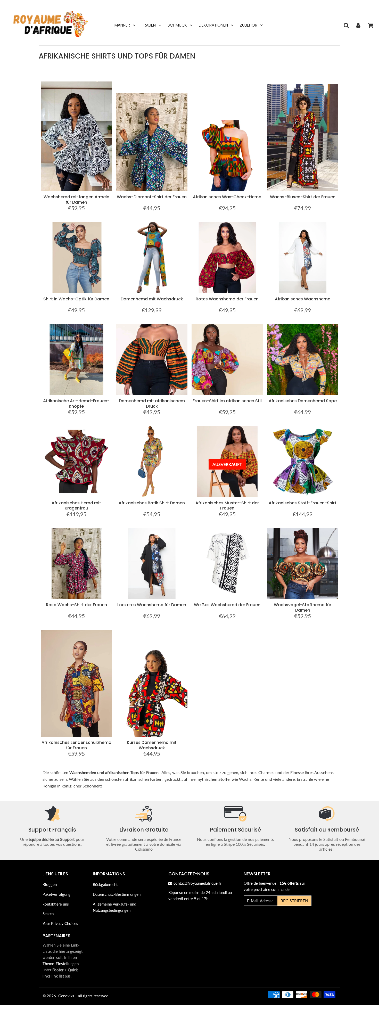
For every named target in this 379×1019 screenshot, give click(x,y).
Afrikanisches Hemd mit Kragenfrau (76, 505)
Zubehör (248, 25)
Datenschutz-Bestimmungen (117, 894)
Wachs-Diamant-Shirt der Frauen (152, 197)
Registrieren (294, 900)
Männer (122, 25)
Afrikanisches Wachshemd (303, 299)
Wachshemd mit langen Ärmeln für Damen (76, 199)
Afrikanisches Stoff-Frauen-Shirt (302, 503)
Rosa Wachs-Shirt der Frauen (76, 605)
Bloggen (50, 884)
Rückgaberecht (105, 884)
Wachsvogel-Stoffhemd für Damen (302, 607)
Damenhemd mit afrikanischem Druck (152, 403)
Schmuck (177, 25)
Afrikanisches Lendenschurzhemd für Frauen (76, 745)
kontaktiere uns (56, 904)
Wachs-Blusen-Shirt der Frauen (302, 197)
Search (48, 913)
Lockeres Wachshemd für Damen (151, 605)
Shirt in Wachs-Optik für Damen (76, 299)
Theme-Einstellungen (61, 963)
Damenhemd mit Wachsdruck (152, 299)
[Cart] (370, 25)
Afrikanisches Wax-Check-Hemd (227, 197)
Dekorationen (213, 25)
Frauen (149, 25)
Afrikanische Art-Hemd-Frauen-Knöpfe (76, 403)
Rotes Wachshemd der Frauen (227, 299)
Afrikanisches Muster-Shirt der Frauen (227, 505)
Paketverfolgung (56, 894)
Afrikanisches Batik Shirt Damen (152, 503)
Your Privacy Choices (60, 923)
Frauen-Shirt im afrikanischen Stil (227, 401)
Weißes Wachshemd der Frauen (227, 605)
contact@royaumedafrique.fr (197, 883)
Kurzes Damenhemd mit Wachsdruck (152, 745)
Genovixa (66, 995)
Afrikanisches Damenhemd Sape (303, 401)
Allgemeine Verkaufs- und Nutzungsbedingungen (114, 907)
